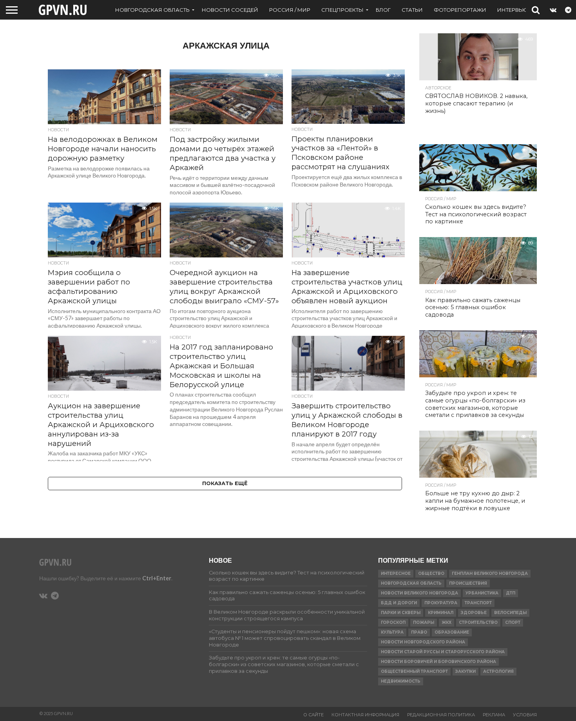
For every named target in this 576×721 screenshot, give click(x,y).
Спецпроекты (342, 10)
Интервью (512, 10)
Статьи (412, 10)
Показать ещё (225, 483)
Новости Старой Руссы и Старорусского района (443, 651)
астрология (498, 671)
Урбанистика (482, 593)
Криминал (440, 612)
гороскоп (393, 622)
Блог (383, 10)
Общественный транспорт (414, 671)
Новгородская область (152, 10)
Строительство (478, 622)
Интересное (396, 573)
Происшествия (468, 583)
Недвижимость (400, 681)
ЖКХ (446, 622)
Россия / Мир (289, 10)
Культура (392, 632)
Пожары (423, 622)
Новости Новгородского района (423, 642)
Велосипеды (510, 612)
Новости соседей (230, 10)
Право (419, 632)
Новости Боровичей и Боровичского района (438, 661)
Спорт (512, 622)
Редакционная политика (441, 714)
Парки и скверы (400, 612)
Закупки (465, 671)
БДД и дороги (399, 602)
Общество (431, 573)
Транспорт (478, 602)
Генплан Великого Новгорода (490, 573)
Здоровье (474, 612)
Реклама (494, 714)
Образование (452, 632)
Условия (525, 714)
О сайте (313, 714)
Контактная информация (365, 714)
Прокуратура (440, 602)
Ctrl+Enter (156, 578)
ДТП (510, 593)
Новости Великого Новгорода (419, 593)
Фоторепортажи (460, 10)
